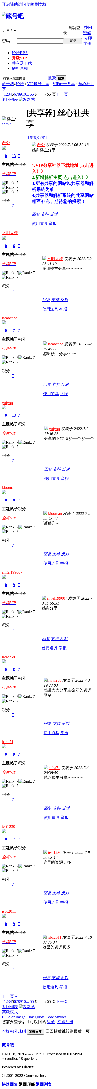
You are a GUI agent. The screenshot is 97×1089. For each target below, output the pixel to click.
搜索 (52, 78)
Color (10, 1017)
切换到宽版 (37, 4)
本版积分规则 (14, 1031)
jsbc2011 (9, 911)
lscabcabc (9, 318)
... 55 (30, 94)
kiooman (9, 487)
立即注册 (65, 1022)
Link (30, 1017)
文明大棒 (10, 233)
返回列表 (10, 99)
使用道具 (40, 223)
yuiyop (7, 403)
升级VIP (19, 58)
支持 (45, 214)
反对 (54, 214)
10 (24, 94)
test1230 (8, 826)
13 (14, 156)
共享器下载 (22, 63)
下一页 (62, 94)
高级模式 (10, 1012)
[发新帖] (27, 99)
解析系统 (20, 68)
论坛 (20, 53)
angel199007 (12, 572)
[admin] (4, 119)
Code (50, 1017)
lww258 (8, 657)
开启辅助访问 (14, 4)
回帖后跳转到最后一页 (70, 1031)
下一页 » (9, 996)
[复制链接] (37, 137)
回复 (36, 214)
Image (20, 1017)
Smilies (60, 1017)
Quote (40, 1017)
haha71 (7, 742)
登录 (51, 1022)
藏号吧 (8, 84)
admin (7, 124)
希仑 (6, 143)
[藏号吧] (13, 16)
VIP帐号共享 (38, 84)
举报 (53, 223)
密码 (6, 41)
